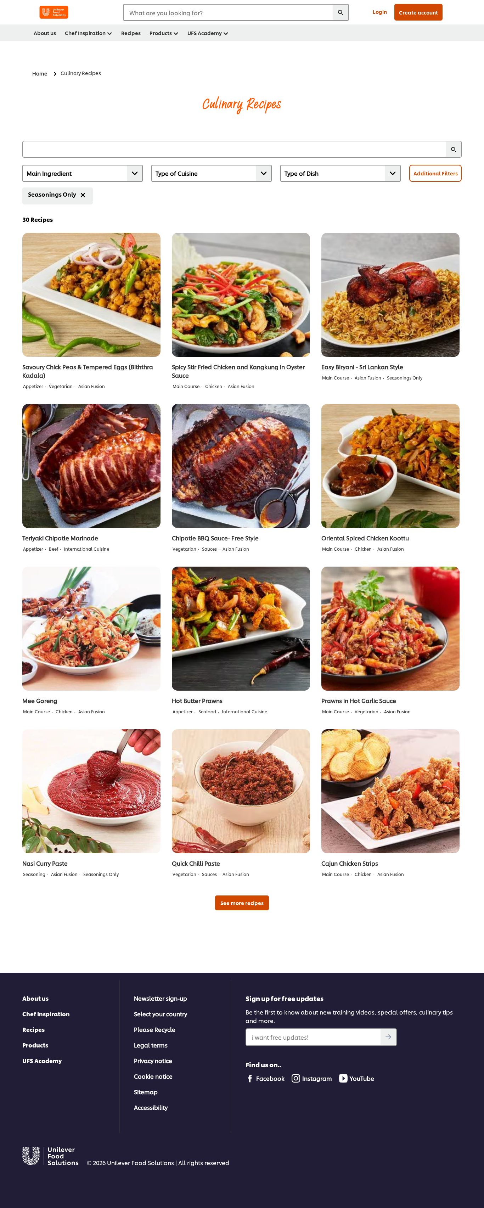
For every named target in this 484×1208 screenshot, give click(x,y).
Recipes (33, 1029)
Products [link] (161, 32)
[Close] (83, 195)
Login (380, 11)
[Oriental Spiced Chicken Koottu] (390, 466)
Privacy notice (153, 1060)
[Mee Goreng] (91, 629)
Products (35, 1045)
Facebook (270, 1078)
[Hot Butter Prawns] (241, 629)
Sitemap (146, 1092)
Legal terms (151, 1045)
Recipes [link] (131, 32)
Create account (418, 12)
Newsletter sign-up (160, 998)
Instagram (317, 1078)
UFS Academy (42, 1060)
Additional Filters (435, 173)
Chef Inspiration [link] (85, 32)
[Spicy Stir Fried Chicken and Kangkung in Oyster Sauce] (241, 295)
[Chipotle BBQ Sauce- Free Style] (241, 466)
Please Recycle (154, 1029)
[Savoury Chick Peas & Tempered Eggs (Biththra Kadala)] (91, 295)
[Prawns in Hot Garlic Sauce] (390, 629)
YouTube (362, 1078)
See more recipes (242, 902)
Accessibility (151, 1107)
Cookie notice (153, 1076)
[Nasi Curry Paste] (91, 791)
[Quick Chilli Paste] (241, 791)
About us (35, 998)
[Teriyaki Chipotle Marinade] (91, 466)
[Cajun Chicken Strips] (390, 791)
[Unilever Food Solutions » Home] (53, 12)
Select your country (160, 1014)
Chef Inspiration (46, 1014)
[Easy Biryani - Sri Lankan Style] (390, 295)
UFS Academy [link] (204, 32)
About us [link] (45, 32)
